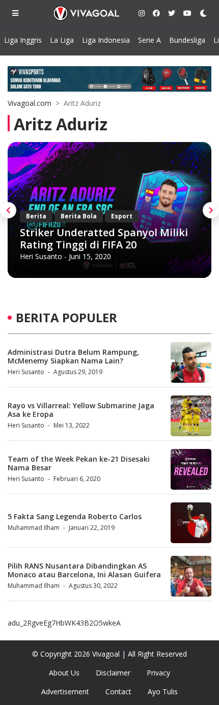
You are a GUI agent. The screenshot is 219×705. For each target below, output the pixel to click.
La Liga (62, 40)
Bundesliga (187, 40)
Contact (118, 691)
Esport (121, 216)
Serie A (149, 40)
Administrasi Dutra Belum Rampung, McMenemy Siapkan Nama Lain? (73, 356)
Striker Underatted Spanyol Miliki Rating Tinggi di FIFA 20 (104, 238)
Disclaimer (113, 673)
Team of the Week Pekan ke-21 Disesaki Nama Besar (79, 463)
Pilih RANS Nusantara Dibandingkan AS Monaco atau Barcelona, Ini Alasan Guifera (84, 570)
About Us (64, 673)
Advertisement (65, 691)
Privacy (158, 673)
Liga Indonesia (106, 40)
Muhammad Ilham (34, 527)
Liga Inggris (23, 40)
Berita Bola (79, 216)
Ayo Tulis (163, 691)
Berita (36, 216)
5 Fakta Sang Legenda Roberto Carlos (75, 516)
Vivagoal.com (29, 103)
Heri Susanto (41, 256)
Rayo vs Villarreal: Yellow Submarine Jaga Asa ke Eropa (81, 410)
